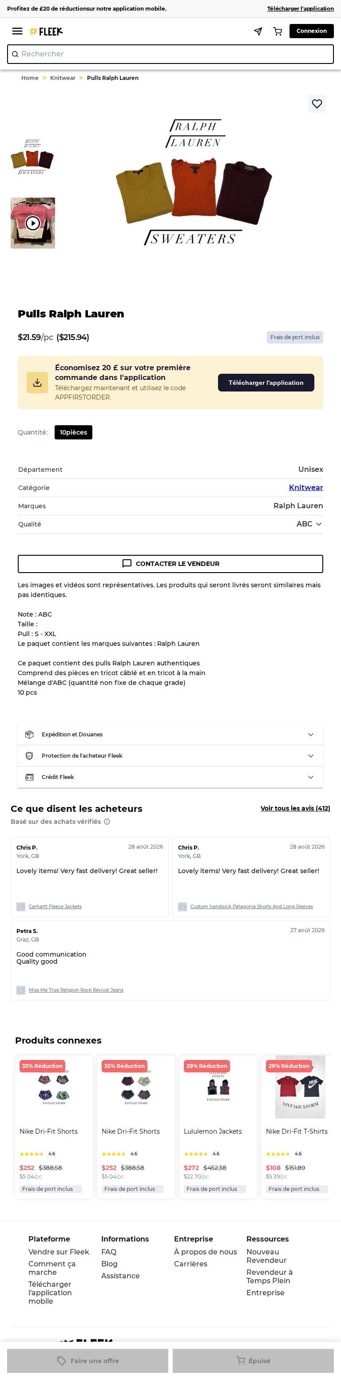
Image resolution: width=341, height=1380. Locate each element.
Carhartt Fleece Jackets (55, 906)
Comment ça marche (52, 1268)
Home (30, 78)
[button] (170, 734)
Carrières (190, 1264)
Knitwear (62, 78)
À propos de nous (205, 1252)
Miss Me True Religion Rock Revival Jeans (76, 990)
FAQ (108, 1252)
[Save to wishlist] (317, 104)
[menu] (17, 31)
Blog (109, 1264)
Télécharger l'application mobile (50, 1292)
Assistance (120, 1276)
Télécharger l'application (266, 382)
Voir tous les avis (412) (295, 808)
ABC (305, 524)
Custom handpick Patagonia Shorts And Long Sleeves (251, 906)
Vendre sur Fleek (58, 1252)
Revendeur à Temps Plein (269, 1276)
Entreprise (265, 1293)
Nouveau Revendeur (266, 1256)
